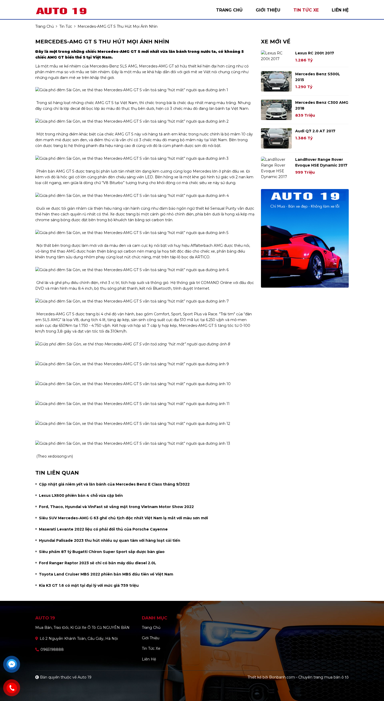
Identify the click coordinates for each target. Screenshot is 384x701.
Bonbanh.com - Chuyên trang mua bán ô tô (309, 677)
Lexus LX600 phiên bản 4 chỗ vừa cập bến (81, 495)
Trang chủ (151, 627)
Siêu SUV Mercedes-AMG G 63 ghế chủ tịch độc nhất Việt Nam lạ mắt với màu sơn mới (123, 518)
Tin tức (65, 26)
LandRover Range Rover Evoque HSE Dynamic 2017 (321, 162)
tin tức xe (306, 10)
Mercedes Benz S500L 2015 (317, 77)
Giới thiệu (150, 638)
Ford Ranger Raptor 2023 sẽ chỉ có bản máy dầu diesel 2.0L (97, 563)
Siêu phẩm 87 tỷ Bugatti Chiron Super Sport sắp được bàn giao (102, 551)
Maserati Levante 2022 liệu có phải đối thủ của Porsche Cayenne (103, 529)
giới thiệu (268, 10)
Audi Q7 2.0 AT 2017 (315, 131)
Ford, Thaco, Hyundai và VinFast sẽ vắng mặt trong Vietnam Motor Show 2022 (116, 506)
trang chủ (229, 10)
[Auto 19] (69, 10)
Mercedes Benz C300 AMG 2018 (321, 105)
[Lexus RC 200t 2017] (276, 56)
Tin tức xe (151, 648)
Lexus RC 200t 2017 (314, 53)
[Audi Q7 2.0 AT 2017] (276, 138)
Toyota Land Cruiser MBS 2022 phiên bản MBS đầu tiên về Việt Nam (106, 574)
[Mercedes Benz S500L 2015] (276, 81)
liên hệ (340, 10)
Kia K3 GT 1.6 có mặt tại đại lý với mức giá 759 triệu (89, 585)
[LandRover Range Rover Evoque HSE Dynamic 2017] (276, 168)
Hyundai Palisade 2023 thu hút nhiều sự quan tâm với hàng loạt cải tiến (109, 540)
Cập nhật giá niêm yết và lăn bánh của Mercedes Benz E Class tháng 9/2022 (114, 484)
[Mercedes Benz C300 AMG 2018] (276, 110)
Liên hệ (149, 659)
